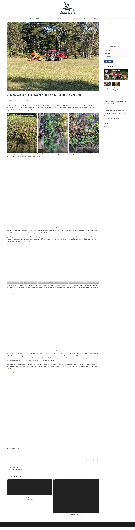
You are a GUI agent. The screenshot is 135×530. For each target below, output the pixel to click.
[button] (107, 86)
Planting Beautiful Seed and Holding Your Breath (115, 113)
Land (27, 100)
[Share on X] (86, 460)
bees (10, 452)
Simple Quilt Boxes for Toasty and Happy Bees (114, 106)
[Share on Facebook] (90, 460)
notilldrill (23, 452)
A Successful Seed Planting (110, 110)
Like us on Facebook (110, 22)
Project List (29, 497)
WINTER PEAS (29, 452)
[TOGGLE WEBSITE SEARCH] (101, 18)
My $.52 (105, 126)
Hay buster (18, 452)
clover (13, 452)
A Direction (106, 124)
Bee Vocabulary (107, 118)
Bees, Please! (107, 121)
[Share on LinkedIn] (97, 460)
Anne (10, 100)
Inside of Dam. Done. (76, 515)
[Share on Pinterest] (93, 460)
